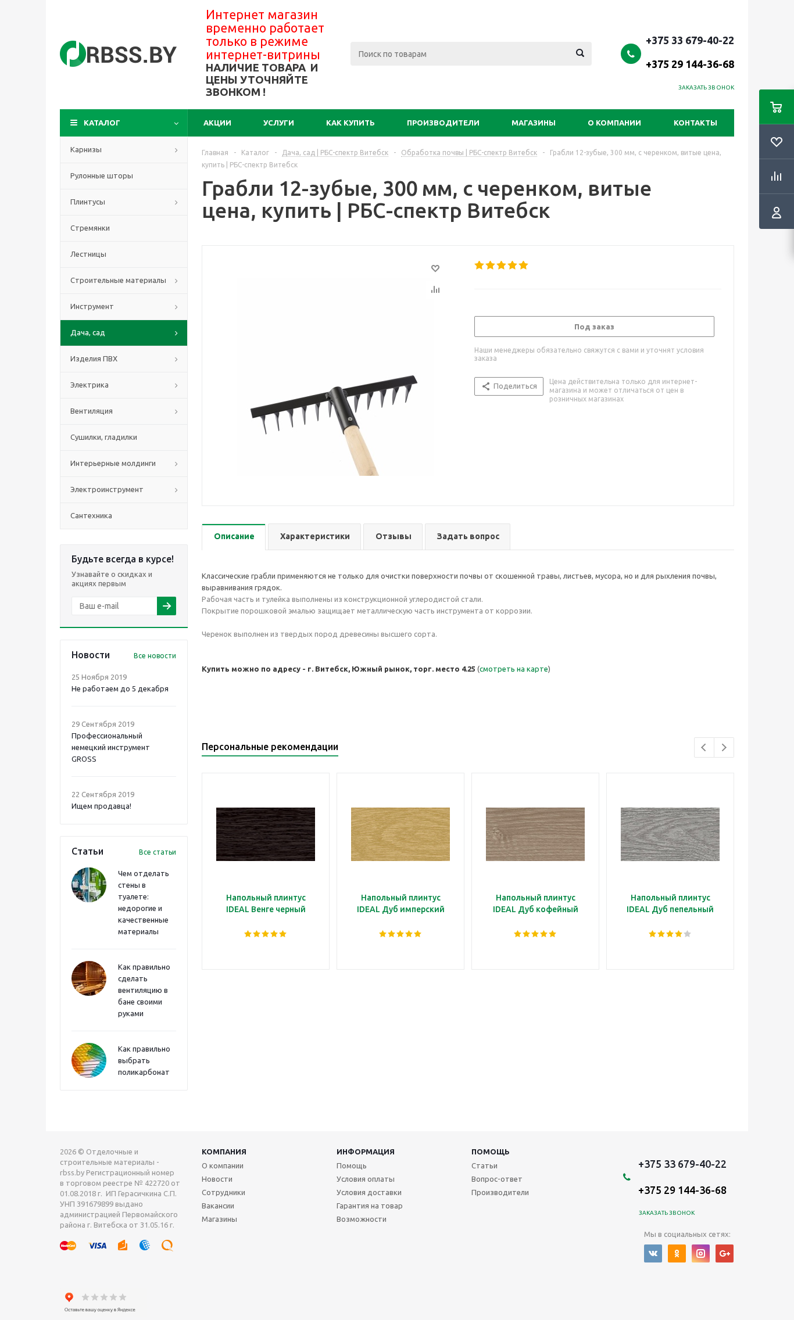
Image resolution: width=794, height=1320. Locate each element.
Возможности (362, 1219)
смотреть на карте (514, 669)
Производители (443, 123)
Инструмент (92, 306)
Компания (224, 1151)
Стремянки (90, 228)
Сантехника (91, 515)
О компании (614, 123)
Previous (704, 747)
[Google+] (725, 1253)
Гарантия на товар (370, 1205)
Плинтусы (87, 202)
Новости (217, 1179)
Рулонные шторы (101, 175)
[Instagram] (701, 1253)
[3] (501, 265)
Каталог (102, 123)
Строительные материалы (118, 280)
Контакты (695, 123)
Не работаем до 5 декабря (120, 688)
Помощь (490, 1151)
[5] (524, 265)
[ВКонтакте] (653, 1253)
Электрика (89, 385)
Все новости (155, 655)
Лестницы (88, 254)
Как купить (350, 123)
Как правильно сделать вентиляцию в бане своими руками (144, 990)
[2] (490, 265)
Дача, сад (87, 332)
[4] (512, 265)
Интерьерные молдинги (113, 463)
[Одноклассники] (677, 1253)
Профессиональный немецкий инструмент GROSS (110, 747)
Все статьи (157, 852)
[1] (479, 265)
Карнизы (86, 149)
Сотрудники (223, 1192)
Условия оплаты (366, 1179)
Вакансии (218, 1205)
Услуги (278, 123)
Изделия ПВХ (93, 358)
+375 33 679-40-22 (690, 51)
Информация (366, 1151)
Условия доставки (369, 1192)
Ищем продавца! (101, 806)
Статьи (484, 1165)
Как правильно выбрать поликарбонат (144, 1060)
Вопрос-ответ (497, 1179)
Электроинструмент (107, 489)
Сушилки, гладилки (103, 437)
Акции (217, 123)
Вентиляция (91, 411)
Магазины (534, 123)
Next (724, 747)
